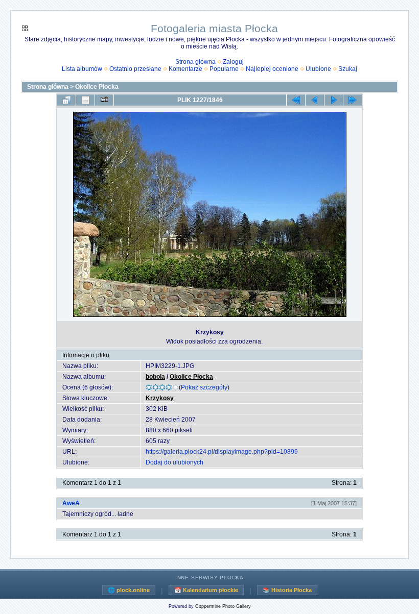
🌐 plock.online (129, 590)
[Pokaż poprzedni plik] (315, 100)
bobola (155, 376)
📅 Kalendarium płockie (206, 590)
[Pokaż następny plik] (333, 100)
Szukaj (347, 68)
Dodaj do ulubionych (174, 462)
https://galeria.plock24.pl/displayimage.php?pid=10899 (222, 451)
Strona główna (195, 61)
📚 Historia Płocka (287, 590)
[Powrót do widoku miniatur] (66, 100)
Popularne (224, 68)
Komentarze (185, 68)
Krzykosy (160, 398)
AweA (71, 503)
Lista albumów (82, 68)
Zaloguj (233, 61)
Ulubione (318, 68)
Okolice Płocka (97, 86)
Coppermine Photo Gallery (223, 606)
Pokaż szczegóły (204, 387)
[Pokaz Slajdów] (104, 100)
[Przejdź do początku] (296, 100)
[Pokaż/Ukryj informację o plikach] (85, 100)
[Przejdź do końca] (352, 100)
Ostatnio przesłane (135, 68)
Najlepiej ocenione (272, 68)
